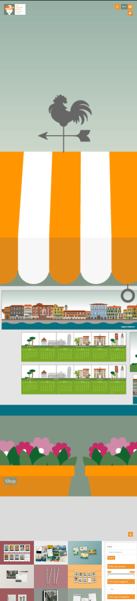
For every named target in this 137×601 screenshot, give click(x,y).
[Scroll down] (130, 534)
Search (111, 558)
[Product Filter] (117, 6)
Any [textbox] (112, 589)
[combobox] (121, 589)
